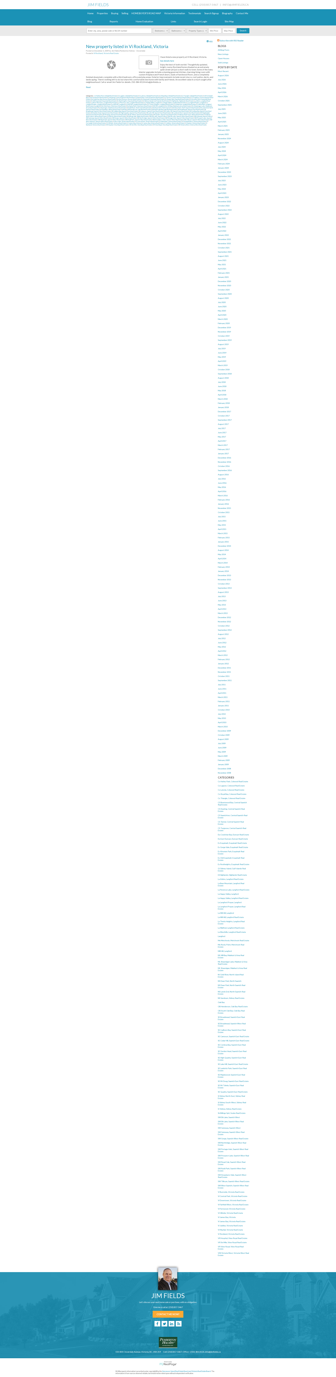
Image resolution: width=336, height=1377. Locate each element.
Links (173, 21)
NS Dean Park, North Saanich (229, 981)
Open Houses (223, 58)
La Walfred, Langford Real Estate (231, 928)
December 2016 (224, 458)
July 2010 (222, 714)
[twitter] (164, 1323)
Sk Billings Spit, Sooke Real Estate (231, 1113)
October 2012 (224, 626)
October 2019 (224, 336)
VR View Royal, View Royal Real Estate (165, 125)
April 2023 (222, 193)
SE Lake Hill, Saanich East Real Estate (233, 1064)
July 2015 (222, 516)
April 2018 (222, 395)
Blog (89, 21)
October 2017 (224, 416)
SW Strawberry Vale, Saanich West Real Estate (168, 120)
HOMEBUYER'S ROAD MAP (146, 13)
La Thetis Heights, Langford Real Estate (161, 104)
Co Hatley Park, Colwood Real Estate (233, 781)
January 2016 (223, 504)
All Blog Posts (223, 50)
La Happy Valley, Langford (228, 894)
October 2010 (224, 710)
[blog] (179, 1323)
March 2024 (223, 159)
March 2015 (223, 533)
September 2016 (225, 470)
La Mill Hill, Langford (226, 913)
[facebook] (157, 1323)
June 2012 (222, 642)
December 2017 (224, 411)
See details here (167, 60)
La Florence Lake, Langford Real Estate (233, 890)
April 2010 (222, 722)
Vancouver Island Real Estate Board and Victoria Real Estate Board (186, 1371)
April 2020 (222, 315)
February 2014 (224, 567)
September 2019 (225, 340)
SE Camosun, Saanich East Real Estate (233, 1036)
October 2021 (224, 248)
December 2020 (224, 281)
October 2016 (224, 466)
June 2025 (222, 113)
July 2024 (222, 147)
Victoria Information (174, 13)
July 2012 (222, 638)
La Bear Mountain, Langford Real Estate (104, 102)
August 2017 (223, 424)
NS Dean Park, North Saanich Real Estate (185, 108)
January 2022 (223, 235)
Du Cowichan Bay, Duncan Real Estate (233, 834)
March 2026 (223, 96)
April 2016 (222, 491)
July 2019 (222, 348)
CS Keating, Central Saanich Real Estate (121, 97)
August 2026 (223, 75)
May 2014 (222, 554)
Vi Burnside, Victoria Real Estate (231, 1192)
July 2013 (222, 596)
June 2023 (222, 185)
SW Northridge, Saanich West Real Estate (151, 118)
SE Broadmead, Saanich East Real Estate (191, 109)
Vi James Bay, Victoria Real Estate (231, 1221)
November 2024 (224, 138)
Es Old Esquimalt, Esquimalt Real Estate (104, 101)
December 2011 (224, 668)
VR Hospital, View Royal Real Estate (232, 1238)
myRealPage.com (168, 1364)
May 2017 (222, 437)
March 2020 (223, 319)
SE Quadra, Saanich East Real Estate (233, 1092)
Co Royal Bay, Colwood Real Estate (232, 794)
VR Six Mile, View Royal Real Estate (232, 1242)
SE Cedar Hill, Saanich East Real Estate (233, 1040)
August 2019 (223, 344)
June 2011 (222, 689)
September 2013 (225, 588)
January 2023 (223, 197)
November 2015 (224, 508)
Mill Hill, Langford (225, 951)
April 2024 (222, 155)
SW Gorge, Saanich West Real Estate (233, 1138)
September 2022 (225, 210)
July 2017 (222, 428)
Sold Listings (223, 62)
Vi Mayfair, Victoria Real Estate (230, 1230)
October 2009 (224, 735)
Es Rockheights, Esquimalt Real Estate (233, 864)
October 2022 (224, 206)
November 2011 (224, 672)
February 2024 (224, 164)
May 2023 (222, 189)
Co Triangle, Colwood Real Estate (231, 798)
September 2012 (225, 630)
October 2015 (224, 512)
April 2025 (222, 122)
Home (90, 13)
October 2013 (224, 584)
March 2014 (223, 563)
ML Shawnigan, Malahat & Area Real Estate (112, 108)
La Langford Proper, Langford (230, 902)
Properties (102, 13)
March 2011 (223, 697)
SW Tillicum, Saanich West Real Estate (233, 1181)
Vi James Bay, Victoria (227, 1217)
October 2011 (224, 676)
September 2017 (225, 420)
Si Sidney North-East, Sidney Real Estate (191, 114)
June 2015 (222, 521)
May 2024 (222, 151)
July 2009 (222, 743)
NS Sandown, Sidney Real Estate (231, 998)
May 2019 (222, 357)
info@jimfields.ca (236, 4)
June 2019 (222, 353)
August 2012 (223, 634)
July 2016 (222, 479)
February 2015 (224, 537)
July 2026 (222, 80)
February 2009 (224, 760)
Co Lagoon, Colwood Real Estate (231, 786)
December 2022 (224, 201)
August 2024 (223, 143)
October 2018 (224, 369)
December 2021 (224, 239)
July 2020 (222, 302)
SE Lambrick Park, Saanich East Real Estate (186, 113)
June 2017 (222, 432)
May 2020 (222, 311)
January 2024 (223, 168)
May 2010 (222, 718)
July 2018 (222, 382)
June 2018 (222, 386)
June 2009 (222, 747)
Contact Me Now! (168, 1314)
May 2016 (222, 487)
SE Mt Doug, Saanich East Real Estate (233, 1081)
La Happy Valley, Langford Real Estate (233, 898)
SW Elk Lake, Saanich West (229, 1117)
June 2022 (222, 222)
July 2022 (222, 218)
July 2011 (222, 684)
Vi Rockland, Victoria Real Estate (231, 1234)
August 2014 (223, 550)
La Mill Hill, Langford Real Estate (231, 917)
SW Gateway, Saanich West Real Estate (99, 118)
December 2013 (224, 575)
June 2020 (222, 306)
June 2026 (222, 84)
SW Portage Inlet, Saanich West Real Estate (179, 118)
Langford (221, 936)
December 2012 (224, 617)
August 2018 (223, 378)
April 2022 (222, 231)
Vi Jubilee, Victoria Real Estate (230, 1225)
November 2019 (224, 332)
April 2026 (222, 92)
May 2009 (222, 752)
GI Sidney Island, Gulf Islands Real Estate (156, 101)
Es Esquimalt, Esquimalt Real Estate (232, 843)
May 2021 (222, 264)
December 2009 (224, 731)
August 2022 (223, 214)
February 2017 (224, 449)
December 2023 (224, 172)
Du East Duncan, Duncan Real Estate (233, 839)
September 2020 (225, 294)
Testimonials (194, 13)
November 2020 (224, 285)
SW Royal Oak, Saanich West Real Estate (111, 120)
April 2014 (222, 558)
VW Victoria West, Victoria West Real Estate (192, 125)
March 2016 (223, 495)
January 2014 (223, 571)
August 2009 (223, 739)
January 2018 (223, 407)
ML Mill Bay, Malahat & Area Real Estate (178, 106)
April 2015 (222, 529)
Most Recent (223, 71)
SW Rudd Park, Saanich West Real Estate (138, 120)
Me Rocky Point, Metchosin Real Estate (139, 106)
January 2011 (223, 705)
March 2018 (223, 399)
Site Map (229, 21)
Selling (125, 13)
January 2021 (223, 277)
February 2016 (224, 500)
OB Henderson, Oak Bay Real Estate (233, 1006)
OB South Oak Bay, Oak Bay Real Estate (164, 109)
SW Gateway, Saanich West (229, 1128)
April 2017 (222, 441)
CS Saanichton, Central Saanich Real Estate (149, 97)
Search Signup (211, 13)
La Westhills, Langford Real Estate (232, 932)
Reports (114, 21)
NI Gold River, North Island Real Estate (139, 108)
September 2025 (225, 105)
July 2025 (222, 109)
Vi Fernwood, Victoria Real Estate (231, 1209)
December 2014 (224, 546)
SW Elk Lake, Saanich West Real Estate (180, 116)
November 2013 (224, 579)
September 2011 (225, 680)
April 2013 (222, 609)
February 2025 (224, 130)
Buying (114, 13)
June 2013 (222, 600)
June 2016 (222, 483)
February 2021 (224, 273)
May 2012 (222, 647)
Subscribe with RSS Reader (231, 40)
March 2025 (223, 126)
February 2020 (224, 323)
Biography (227, 13)
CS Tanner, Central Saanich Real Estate (177, 97)
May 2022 (222, 227)
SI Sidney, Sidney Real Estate (230, 1109)
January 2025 (223, 134)
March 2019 (223, 365)
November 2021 (224, 243)
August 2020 (223, 298)
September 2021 (225, 252)
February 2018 (224, 403)
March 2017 (223, 445)
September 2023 (225, 176)
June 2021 (222, 260)
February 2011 (224, 701)
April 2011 (222, 693)
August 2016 (223, 474)
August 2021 (223, 256)
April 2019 (222, 361)
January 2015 (223, 542)
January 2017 (223, 453)
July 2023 (222, 180)
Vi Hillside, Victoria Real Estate (230, 1213)
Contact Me (242, 13)
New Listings (223, 54)
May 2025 (222, 117)
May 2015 (222, 525)
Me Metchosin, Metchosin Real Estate (233, 940)
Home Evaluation (144, 21)
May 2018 (222, 390)
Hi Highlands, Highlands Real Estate (232, 875)
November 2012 (224, 621)
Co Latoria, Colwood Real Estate (231, 790)
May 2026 (222, 88)
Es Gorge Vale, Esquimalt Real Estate (233, 847)
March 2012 (223, 655)
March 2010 (223, 726)
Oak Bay (221, 1002)
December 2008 (224, 768)
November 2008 (224, 773)
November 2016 (224, 462)
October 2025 (224, 101)
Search (243, 31)
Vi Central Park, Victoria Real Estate (232, 1196)
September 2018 (225, 374)
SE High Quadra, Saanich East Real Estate (132, 113)
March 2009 (223, 756)
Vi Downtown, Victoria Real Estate (232, 1200)
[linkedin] (171, 1323)
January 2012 (223, 663)
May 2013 (222, 605)
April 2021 (222, 269)
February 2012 (224, 659)
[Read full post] (111, 64)
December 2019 (224, 327)
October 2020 (224, 290)
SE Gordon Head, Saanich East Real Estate (104, 113)
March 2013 (223, 613)
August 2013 (223, 592)
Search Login (200, 21)
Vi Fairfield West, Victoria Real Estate (233, 1204)
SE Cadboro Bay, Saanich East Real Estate (125, 111)
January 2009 (223, 764)
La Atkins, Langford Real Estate (230, 879)
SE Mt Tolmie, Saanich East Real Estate (140, 114)
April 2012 (222, 651)
